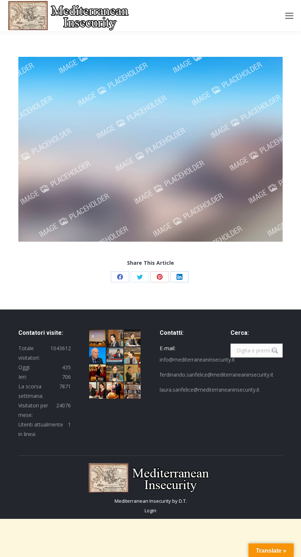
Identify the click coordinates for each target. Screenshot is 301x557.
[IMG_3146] (115, 391)
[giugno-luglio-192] (98, 338)
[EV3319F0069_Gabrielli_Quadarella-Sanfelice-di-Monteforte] (133, 356)
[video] (115, 356)
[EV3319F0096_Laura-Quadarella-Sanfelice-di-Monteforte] (133, 338)
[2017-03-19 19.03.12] (98, 391)
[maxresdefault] (98, 356)
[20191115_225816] (98, 373)
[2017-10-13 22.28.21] (133, 373)
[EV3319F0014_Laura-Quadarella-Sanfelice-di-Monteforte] (115, 373)
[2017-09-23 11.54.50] (133, 391)
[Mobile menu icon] (289, 15)
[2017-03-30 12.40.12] (115, 338)
